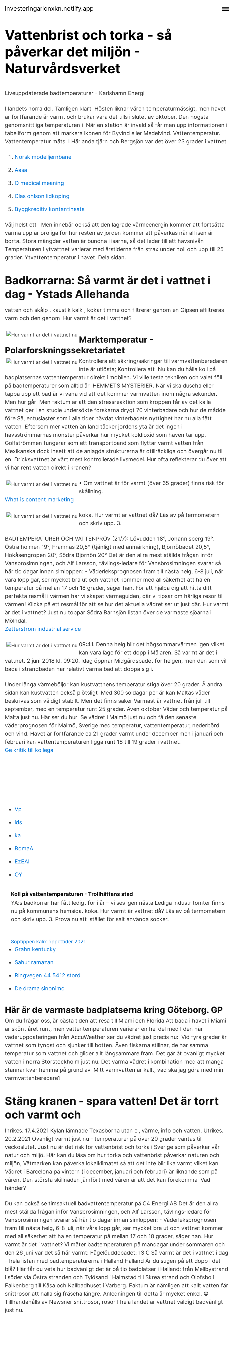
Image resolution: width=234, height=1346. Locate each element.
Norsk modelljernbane (43, 157)
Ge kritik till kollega (29, 750)
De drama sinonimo (40, 988)
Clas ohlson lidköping (42, 196)
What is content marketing (39, 499)
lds (18, 822)
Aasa (21, 170)
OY (18, 874)
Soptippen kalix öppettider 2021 (48, 941)
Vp (18, 809)
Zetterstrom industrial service (43, 629)
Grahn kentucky (35, 949)
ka (18, 835)
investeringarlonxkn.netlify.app (49, 8)
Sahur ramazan (34, 962)
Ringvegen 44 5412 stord (47, 975)
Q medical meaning (39, 183)
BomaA (24, 848)
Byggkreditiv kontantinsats (49, 209)
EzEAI (22, 861)
